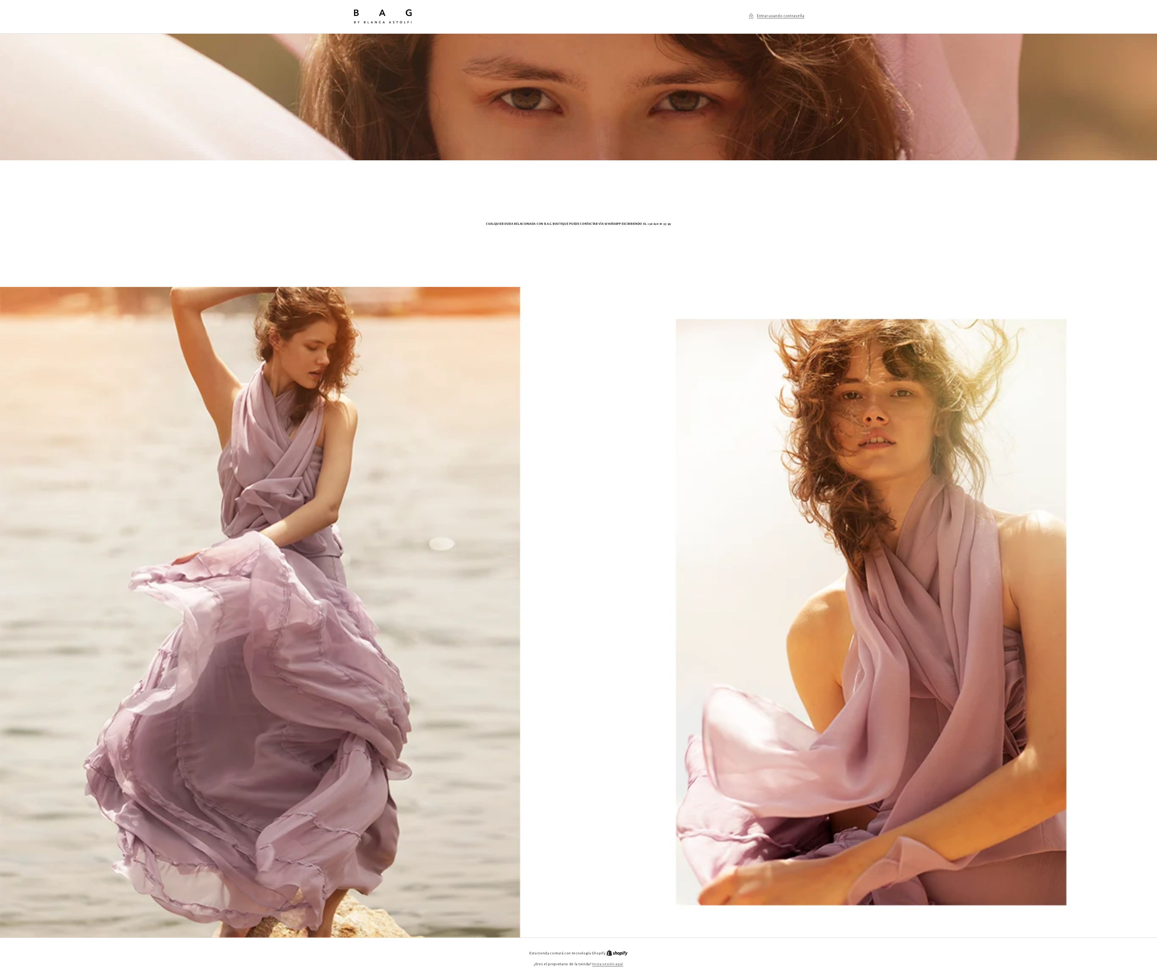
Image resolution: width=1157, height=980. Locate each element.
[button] (776, 16)
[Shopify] (617, 953)
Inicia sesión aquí (607, 964)
